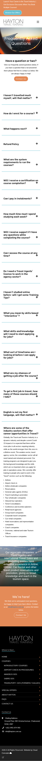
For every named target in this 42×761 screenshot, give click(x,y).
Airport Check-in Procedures (19, 670)
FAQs (4, 699)
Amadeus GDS (10, 674)
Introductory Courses (15, 666)
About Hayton (9, 695)
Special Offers (9, 690)
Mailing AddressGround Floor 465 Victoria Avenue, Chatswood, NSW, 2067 (22, 721)
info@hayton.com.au (16, 607)
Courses (6, 661)
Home (4, 657)
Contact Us (7, 704)
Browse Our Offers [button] (12, 13)
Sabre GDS (9, 679)
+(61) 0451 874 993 (12, 728)
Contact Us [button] (21, 79)
